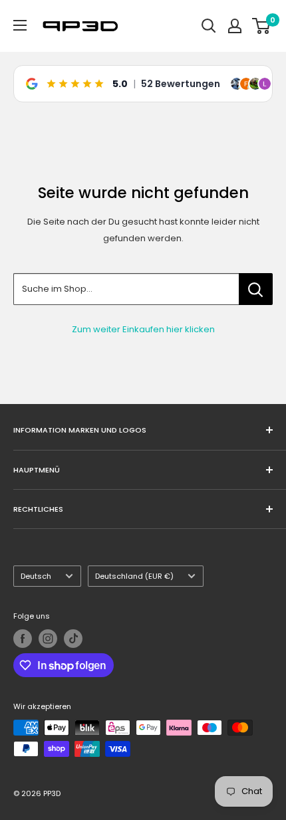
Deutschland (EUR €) (134, 576)
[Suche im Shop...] (256, 289)
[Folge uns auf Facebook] (22, 638)
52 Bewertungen (180, 83)
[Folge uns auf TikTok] (73, 638)
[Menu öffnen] (20, 25)
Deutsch (36, 576)
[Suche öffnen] (209, 26)
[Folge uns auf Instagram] (48, 638)
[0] (261, 26)
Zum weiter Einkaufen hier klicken (143, 329)
